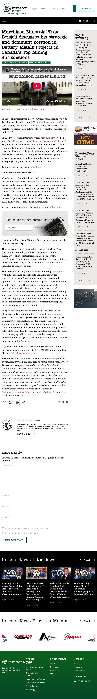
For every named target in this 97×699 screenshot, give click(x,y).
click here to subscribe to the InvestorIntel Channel (38, 141)
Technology (30, 689)
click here (36, 167)
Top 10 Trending (81, 37)
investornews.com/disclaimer (17, 392)
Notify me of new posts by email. (22, 533)
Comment (7, 465)
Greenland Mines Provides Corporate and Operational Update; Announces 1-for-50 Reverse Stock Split (85, 239)
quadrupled (34, 151)
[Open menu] (4, 21)
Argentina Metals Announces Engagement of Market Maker (83, 167)
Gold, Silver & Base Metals (39, 63)
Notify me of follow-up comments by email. (27, 528)
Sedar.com (33, 334)
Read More (23, 434)
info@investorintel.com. (23, 353)
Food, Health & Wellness (35, 679)
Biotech (29, 663)
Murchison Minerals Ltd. (51, 122)
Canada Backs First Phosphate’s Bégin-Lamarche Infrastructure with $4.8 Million (84, 101)
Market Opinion (32, 686)
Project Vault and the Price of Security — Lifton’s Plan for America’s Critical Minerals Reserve (84, 80)
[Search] (74, 8)
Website (6, 517)
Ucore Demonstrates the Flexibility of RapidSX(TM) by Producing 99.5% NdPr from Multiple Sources (85, 263)
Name (5, 496)
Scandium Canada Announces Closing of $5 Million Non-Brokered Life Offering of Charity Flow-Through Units (84, 216)
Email (5, 506)
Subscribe (87, 9)
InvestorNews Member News (85, 156)
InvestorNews (32, 420)
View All (80, 117)
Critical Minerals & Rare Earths (15, 63)
